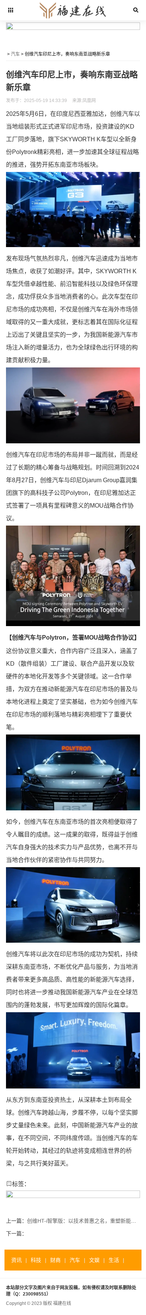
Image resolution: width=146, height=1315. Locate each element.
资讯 (16, 1260)
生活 (114, 1260)
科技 (36, 1260)
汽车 (15, 54)
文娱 (94, 1260)
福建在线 (62, 1303)
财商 (55, 1260)
